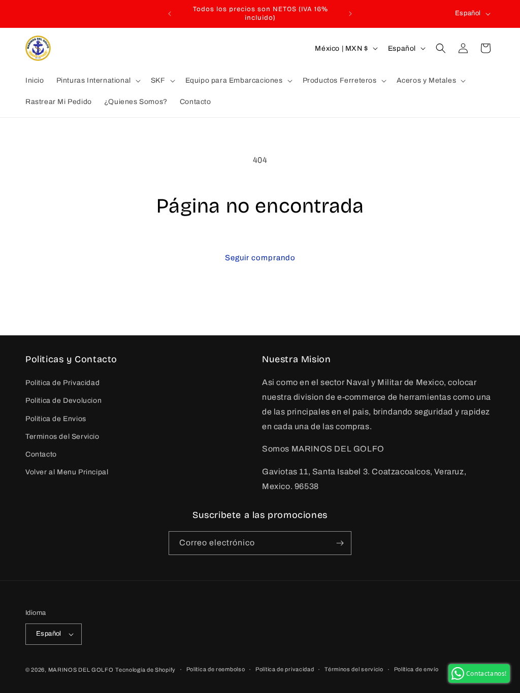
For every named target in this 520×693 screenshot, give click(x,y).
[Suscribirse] (340, 543)
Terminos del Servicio (62, 436)
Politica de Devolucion (63, 400)
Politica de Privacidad (62, 383)
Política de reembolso (215, 669)
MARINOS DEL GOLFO (81, 670)
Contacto (41, 454)
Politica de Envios (55, 419)
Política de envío (416, 669)
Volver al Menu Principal (66, 472)
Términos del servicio (353, 669)
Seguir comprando (260, 258)
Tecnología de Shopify (145, 670)
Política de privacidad (284, 669)
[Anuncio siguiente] (350, 13)
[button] (97, 80)
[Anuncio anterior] (169, 13)
